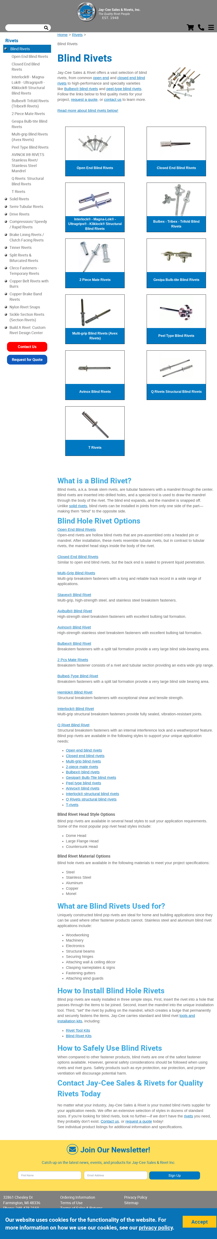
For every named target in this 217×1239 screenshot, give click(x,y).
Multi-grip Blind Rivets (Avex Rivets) (30, 136)
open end (101, 78)
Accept (199, 1221)
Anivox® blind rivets (82, 788)
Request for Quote (27, 359)
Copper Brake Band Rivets (26, 296)
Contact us (110, 1121)
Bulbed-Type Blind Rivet (77, 676)
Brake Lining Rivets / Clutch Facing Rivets (27, 237)
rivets (188, 1116)
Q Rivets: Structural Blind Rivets (28, 181)
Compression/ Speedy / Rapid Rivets (28, 224)
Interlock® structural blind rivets (92, 794)
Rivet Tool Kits (78, 1030)
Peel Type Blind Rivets (30, 147)
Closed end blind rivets (85, 756)
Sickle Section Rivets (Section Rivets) (27, 317)
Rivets (77, 35)
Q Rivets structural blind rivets (91, 799)
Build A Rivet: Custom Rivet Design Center (28, 330)
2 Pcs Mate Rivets (72, 660)
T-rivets (72, 805)
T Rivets (18, 191)
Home (62, 35)
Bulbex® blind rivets (81, 89)
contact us (112, 100)
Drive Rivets (19, 214)
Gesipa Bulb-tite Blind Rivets (29, 124)
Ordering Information (77, 1197)
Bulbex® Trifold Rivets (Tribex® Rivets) (30, 103)
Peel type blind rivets (83, 783)
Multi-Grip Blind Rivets (76, 573)
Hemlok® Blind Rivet (74, 692)
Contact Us (27, 346)
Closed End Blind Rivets (77, 557)
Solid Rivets (19, 198)
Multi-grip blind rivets (83, 761)
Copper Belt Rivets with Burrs (29, 283)
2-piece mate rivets (82, 767)
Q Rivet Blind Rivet (73, 725)
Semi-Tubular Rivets (26, 206)
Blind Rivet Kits (79, 1036)
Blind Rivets (20, 48)
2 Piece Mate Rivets (28, 113)
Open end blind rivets (84, 750)
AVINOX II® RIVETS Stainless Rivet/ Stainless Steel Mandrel (28, 162)
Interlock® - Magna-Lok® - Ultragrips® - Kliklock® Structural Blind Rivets (28, 85)
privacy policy (156, 1227)
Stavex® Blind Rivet (74, 595)
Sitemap (131, 1202)
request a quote (84, 100)
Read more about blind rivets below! (87, 110)
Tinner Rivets (21, 247)
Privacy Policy (135, 1197)
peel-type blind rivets (123, 89)
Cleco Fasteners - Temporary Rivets (24, 270)
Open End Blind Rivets (76, 529)
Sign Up (174, 1175)
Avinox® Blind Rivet (74, 627)
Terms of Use (71, 1202)
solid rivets (78, 506)
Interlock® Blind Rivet (75, 709)
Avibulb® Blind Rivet (74, 611)
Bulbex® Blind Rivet (74, 643)
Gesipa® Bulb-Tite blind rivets (91, 777)
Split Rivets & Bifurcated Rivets (24, 257)
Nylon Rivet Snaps (25, 306)
